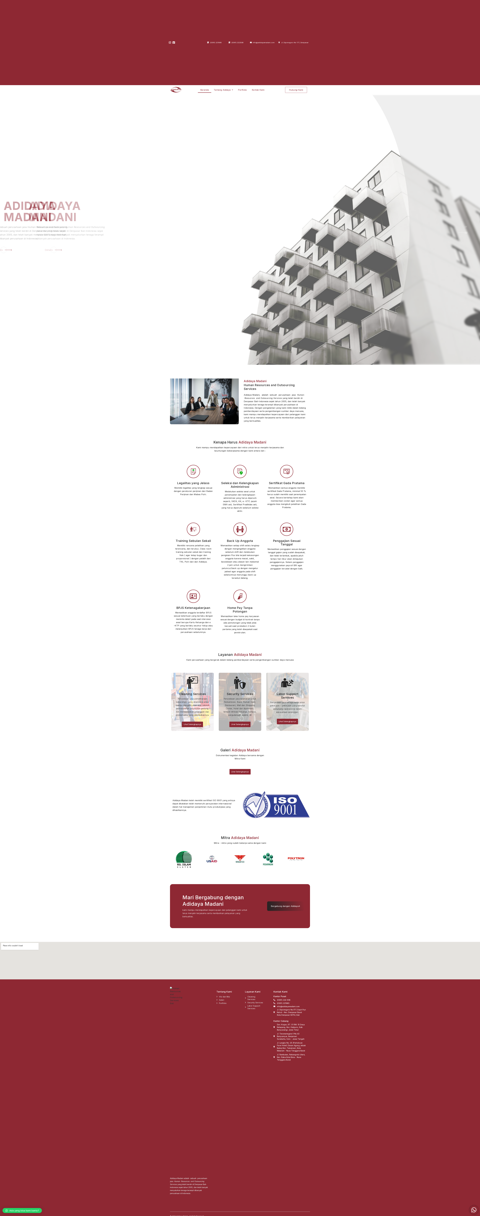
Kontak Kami (258, 90)
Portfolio (242, 90)
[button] (296, 90)
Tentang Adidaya (222, 90)
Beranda (204, 90)
